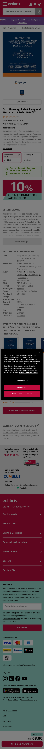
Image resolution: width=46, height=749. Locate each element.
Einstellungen (22, 380)
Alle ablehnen (22, 387)
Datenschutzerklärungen (28, 372)
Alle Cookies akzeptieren (22, 394)
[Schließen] (39, 352)
